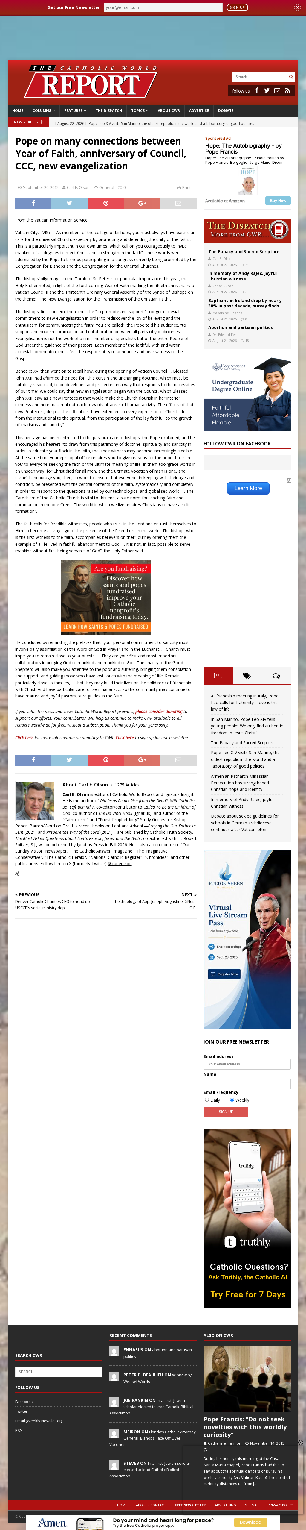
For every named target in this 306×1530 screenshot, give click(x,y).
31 (247, 265)
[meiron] (114, 1434)
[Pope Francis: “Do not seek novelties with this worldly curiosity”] (247, 1379)
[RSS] (287, 90)
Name (210, 1074)
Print (186, 187)
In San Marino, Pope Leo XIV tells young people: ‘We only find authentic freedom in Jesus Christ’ (247, 726)
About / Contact (151, 1505)
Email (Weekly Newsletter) (38, 1420)
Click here (24, 737)
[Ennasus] (114, 1352)
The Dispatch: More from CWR (247, 231)
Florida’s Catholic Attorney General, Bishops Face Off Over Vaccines (152, 1438)
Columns (42, 110)
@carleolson (120, 863)
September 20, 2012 (41, 187)
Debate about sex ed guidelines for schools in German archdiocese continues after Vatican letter (245, 822)
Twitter (21, 1411)
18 (247, 340)
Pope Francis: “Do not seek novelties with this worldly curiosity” (245, 1427)
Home (17, 110)
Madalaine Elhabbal (227, 312)
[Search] (291, 76)
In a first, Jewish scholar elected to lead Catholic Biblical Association (151, 1407)
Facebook (24, 1401)
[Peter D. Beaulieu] (114, 1378)
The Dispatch (109, 110)
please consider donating (158, 711)
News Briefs (26, 122)
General (106, 187)
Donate (226, 110)
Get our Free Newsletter (74, 7)
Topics (138, 110)
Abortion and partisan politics (240, 327)
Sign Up (237, 7)
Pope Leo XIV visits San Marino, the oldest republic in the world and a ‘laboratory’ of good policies (245, 759)
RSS (18, 1430)
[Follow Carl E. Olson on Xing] (17, 874)
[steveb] (114, 1466)
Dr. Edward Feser (226, 334)
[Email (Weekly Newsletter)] (277, 90)
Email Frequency (221, 1092)
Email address (219, 1056)
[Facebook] (257, 90)
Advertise (199, 110)
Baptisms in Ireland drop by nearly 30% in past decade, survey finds (245, 303)
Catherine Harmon (224, 1443)
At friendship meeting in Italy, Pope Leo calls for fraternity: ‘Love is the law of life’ (245, 702)
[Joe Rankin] (114, 1403)
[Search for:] (259, 76)
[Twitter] (267, 90)
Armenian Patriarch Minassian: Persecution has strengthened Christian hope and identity (240, 782)
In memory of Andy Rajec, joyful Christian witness (242, 275)
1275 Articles (127, 785)
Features (73, 110)
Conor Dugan (222, 285)
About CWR (169, 110)
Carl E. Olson (78, 187)
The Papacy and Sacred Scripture (243, 251)
